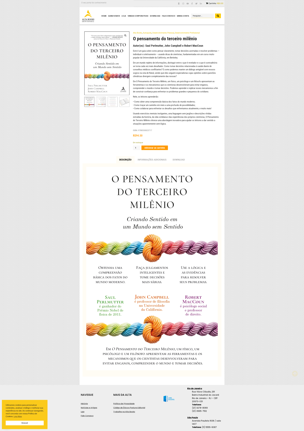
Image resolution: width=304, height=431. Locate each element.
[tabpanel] (152, 270)
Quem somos (114, 16)
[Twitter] (196, 3)
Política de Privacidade (124, 403)
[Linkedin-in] (200, 3)
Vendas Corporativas (138, 16)
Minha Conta (183, 16)
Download (155, 16)
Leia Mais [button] (18, 416)
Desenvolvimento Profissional (187, 33)
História (84, 403)
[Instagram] (183, 3)
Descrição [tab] (125, 159)
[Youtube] (187, 3)
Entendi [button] (25, 423)
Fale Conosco (168, 16)
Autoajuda (147, 33)
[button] (125, 35)
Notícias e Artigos (89, 407)
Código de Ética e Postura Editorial (129, 407)
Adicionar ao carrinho (154, 147)
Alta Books (137, 33)
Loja (124, 16)
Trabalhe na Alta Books (124, 411)
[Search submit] (218, 16)
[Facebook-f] (192, 3)
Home (103, 16)
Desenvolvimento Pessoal (163, 33)
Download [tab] (179, 159)
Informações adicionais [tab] (152, 159)
